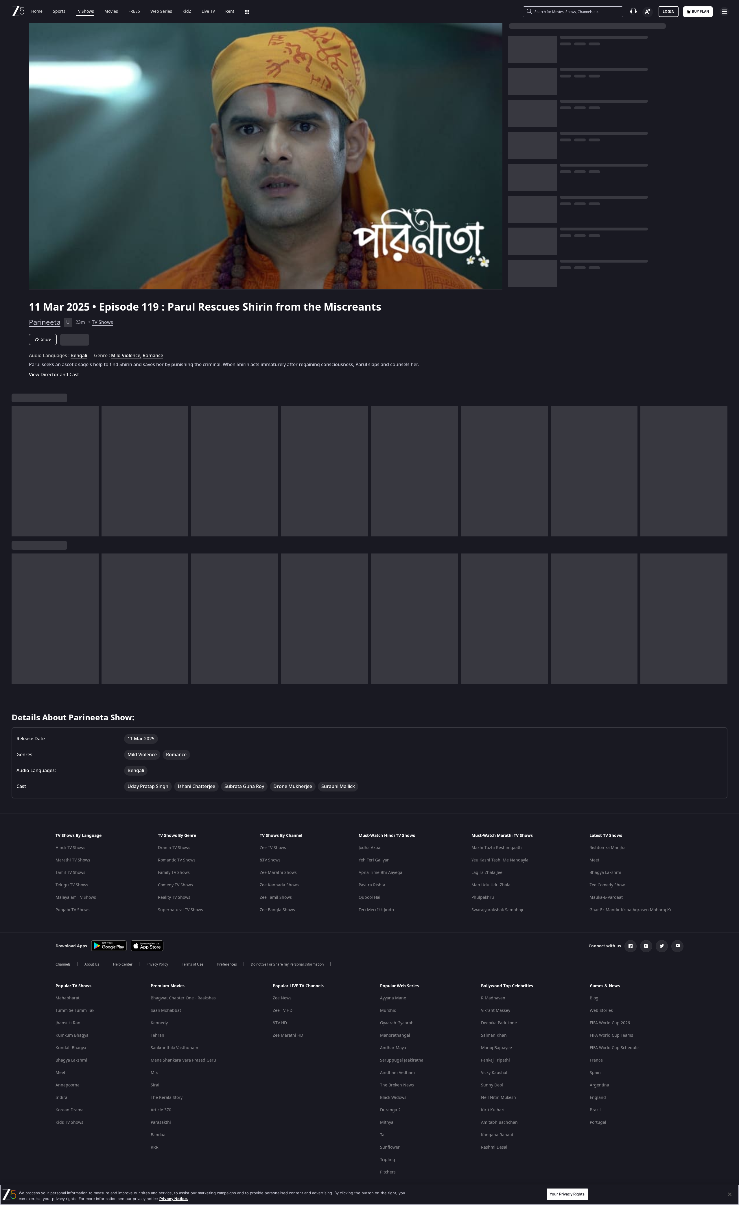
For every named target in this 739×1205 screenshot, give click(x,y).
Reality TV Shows (174, 897)
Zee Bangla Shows (277, 910)
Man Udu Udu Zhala (491, 885)
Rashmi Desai (494, 1147)
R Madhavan (493, 998)
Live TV (208, 12)
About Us (91, 964)
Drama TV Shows (174, 848)
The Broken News (397, 1085)
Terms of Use (192, 964)
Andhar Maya (393, 1048)
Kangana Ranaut (497, 1135)
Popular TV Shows (73, 986)
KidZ (187, 12)
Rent (229, 12)
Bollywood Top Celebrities (507, 986)
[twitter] (662, 946)
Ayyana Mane (393, 998)
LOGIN (669, 11)
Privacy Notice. (173, 1198)
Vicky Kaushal (494, 1073)
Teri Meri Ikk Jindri (376, 910)
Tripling (387, 1160)
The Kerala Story (167, 1098)
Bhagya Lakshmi (605, 873)
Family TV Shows (174, 873)
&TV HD (280, 1023)
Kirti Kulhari (492, 1110)
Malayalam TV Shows (76, 897)
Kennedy (159, 1023)
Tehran (157, 1035)
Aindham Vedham (397, 1073)
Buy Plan (700, 11)
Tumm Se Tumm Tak (75, 1010)
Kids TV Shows (69, 1122)
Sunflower (390, 1147)
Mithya (386, 1122)
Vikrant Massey (495, 1010)
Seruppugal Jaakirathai (402, 1060)
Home (37, 12)
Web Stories (601, 1010)
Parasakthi (161, 1122)
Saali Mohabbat (166, 1010)
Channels (63, 964)
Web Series (161, 12)
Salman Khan (494, 1035)
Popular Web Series (399, 986)
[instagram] (646, 946)
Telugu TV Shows (72, 885)
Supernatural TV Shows (180, 910)
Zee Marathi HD (288, 1035)
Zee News (282, 998)
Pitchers (388, 1172)
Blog (594, 998)
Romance (153, 356)
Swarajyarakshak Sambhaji (497, 910)
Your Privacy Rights (567, 1194)
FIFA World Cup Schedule (614, 1048)
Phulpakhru (482, 897)
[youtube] (677, 946)
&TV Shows (270, 860)
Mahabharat (68, 998)
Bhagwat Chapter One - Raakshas (183, 998)
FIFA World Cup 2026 (610, 1023)
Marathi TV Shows (73, 860)
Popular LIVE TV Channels (298, 986)
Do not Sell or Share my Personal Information (287, 964)
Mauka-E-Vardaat (606, 897)
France (596, 1060)
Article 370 (161, 1110)
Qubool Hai (369, 897)
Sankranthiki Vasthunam (174, 1048)
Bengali (79, 356)
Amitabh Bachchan (499, 1122)
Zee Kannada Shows (279, 885)
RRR (155, 1147)
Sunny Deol (492, 1085)
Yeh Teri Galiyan (374, 860)
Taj (383, 1135)
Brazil (595, 1110)
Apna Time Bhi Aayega (380, 873)
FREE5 (134, 12)
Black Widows (393, 1098)
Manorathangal (395, 1035)
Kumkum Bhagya (72, 1035)
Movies (111, 12)
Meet (594, 860)
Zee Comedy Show (607, 885)
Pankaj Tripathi (495, 1060)
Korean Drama (70, 1110)
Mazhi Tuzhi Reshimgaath (496, 848)
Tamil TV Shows (70, 873)
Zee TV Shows (273, 848)
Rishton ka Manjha (607, 848)
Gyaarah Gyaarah (397, 1023)
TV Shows (85, 12)
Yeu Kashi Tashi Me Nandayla (499, 860)
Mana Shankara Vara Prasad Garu (183, 1060)
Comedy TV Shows (175, 885)
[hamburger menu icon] (724, 11)
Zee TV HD (282, 1010)
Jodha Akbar (370, 848)
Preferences (227, 964)
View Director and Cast (54, 374)
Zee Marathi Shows (278, 873)
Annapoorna (68, 1085)
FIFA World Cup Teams (611, 1035)
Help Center (122, 964)
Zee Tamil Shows (276, 897)
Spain (595, 1073)
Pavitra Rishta (372, 885)
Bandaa (158, 1135)
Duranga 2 (390, 1110)
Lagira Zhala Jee (486, 873)
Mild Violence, (126, 356)
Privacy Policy (157, 964)
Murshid (388, 1010)
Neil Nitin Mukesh (498, 1098)
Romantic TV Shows (177, 860)
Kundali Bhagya (71, 1048)
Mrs (154, 1073)
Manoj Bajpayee (496, 1048)
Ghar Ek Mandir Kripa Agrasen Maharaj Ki (630, 910)
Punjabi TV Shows (73, 910)
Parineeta (44, 322)
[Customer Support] (633, 11)
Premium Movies (168, 986)
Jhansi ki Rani (69, 1023)
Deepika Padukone (499, 1023)
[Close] (729, 1194)
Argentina (599, 1085)
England (598, 1098)
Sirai (155, 1085)
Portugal (598, 1122)
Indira (61, 1098)
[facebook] (630, 946)
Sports (59, 12)
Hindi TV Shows (70, 848)
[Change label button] (647, 12)
